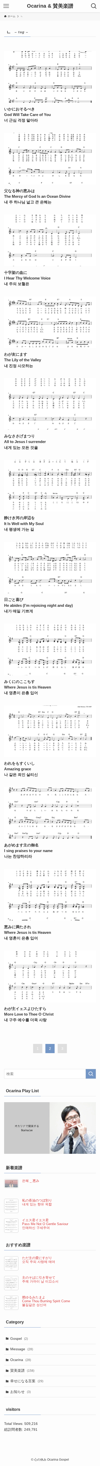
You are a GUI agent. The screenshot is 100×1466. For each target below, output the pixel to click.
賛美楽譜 (22, 1370)
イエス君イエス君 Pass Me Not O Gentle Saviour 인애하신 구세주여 (45, 1224)
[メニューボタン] (6, 6)
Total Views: (14, 1424)
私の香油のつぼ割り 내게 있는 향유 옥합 (37, 1202)
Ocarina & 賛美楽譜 (50, 6)
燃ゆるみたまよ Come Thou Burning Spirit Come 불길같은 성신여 (46, 1301)
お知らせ (20, 1392)
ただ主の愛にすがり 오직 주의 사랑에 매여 (38, 1260)
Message (21, 1349)
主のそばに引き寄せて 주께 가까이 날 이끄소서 (40, 1279)
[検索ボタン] (94, 6)
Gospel (19, 1338)
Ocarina (20, 1360)
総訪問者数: (14, 1429)
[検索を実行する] (91, 1074)
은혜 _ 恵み (30, 1181)
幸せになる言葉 (26, 1381)
